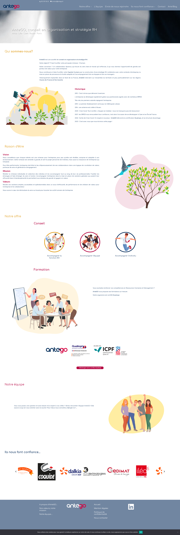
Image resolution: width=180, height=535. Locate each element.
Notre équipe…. (45, 514)
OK (141, 532)
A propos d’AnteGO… (48, 504)
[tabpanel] (30, 471)
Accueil (97, 504)
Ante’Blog (172, 7)
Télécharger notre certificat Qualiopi (90, 368)
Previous (16, 471)
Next (164, 471)
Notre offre (84, 7)
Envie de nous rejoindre (117, 7)
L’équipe (98, 7)
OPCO (139, 97)
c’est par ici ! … (71, 408)
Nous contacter (101, 518)
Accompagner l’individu (125, 256)
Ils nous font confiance (142, 7)
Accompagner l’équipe (90, 256)
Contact (161, 7)
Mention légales (101, 508)
